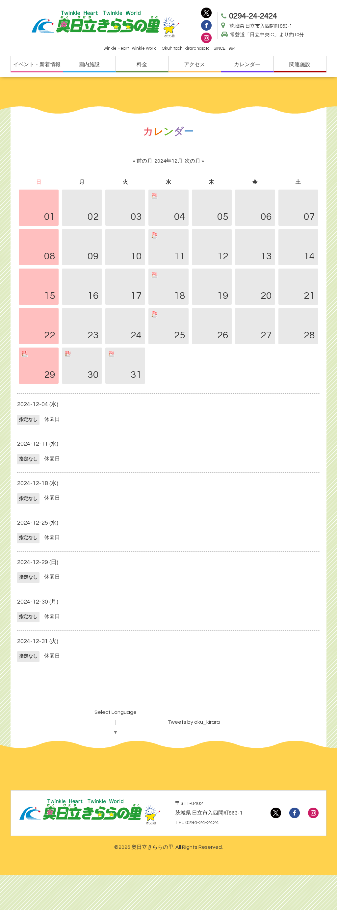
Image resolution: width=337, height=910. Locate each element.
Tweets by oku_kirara (194, 722)
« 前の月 (142, 161)
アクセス (194, 64)
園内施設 (89, 64)
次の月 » (194, 161)
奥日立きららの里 (152, 847)
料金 (142, 64)
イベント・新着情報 (37, 64)
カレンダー (247, 64)
